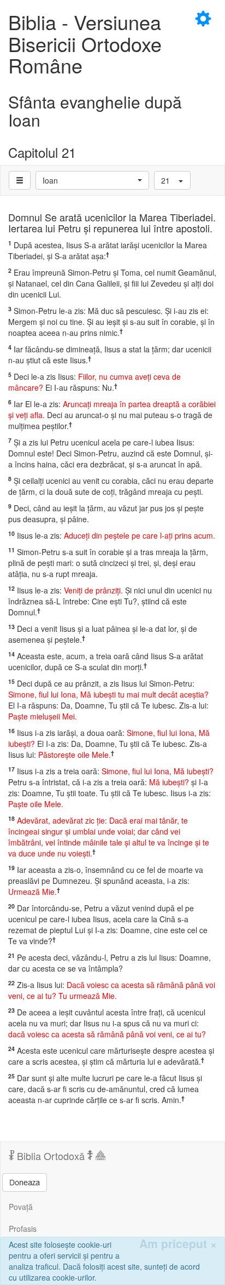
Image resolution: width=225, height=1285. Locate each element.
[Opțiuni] (20, 180)
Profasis (23, 1228)
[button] (92, 180)
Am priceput (178, 1243)
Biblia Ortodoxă (50, 1156)
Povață (21, 1206)
